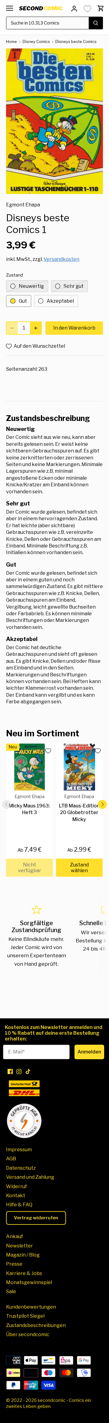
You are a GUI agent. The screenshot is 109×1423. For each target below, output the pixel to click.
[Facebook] (10, 1071)
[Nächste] (102, 804)
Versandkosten (61, 259)
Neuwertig (31, 286)
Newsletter (19, 1246)
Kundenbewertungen (31, 1307)
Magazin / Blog (23, 1255)
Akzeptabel (60, 301)
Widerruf (16, 1186)
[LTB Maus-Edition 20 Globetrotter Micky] (79, 767)
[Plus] (35, 328)
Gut (23, 301)
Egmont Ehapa (23, 205)
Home (11, 41)
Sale (11, 1291)
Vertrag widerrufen (36, 1218)
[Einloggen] (74, 8)
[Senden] (96, 23)
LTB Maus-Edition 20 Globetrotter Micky (79, 808)
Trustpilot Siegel (25, 1316)
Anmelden (89, 1052)
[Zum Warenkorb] (100, 8)
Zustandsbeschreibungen (36, 1325)
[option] (54, 121)
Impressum (19, 1149)
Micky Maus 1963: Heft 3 (29, 804)
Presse (14, 1264)
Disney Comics (36, 41)
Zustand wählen (79, 867)
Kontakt (15, 1195)
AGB (11, 1159)
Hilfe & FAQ (19, 1205)
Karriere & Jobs (24, 1273)
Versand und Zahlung (30, 1177)
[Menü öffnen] (9, 8)
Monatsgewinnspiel (29, 1282)
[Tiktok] (28, 1071)
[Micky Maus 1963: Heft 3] (29, 767)
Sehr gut (74, 286)
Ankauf (14, 1236)
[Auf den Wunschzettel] (45, 751)
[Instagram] (18, 1071)
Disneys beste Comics (76, 41)
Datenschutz (21, 1168)
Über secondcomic (27, 1334)
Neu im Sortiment (42, 733)
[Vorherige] (6, 804)
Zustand (14, 275)
